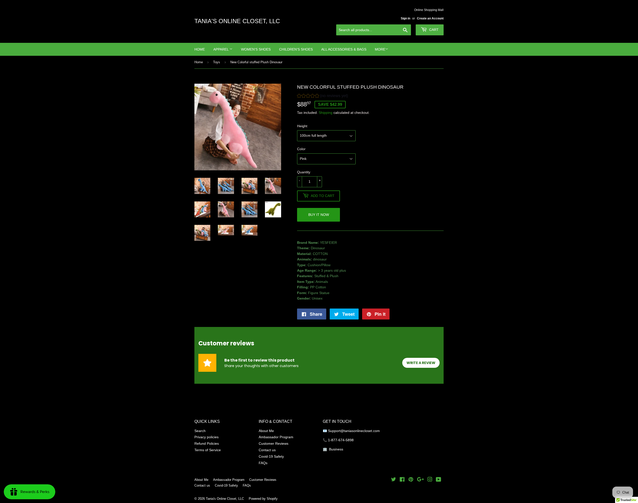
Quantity (303, 172)
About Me (266, 431)
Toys (216, 62)
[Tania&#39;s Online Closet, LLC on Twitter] (393, 480)
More (380, 49)
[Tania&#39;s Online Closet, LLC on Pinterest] (410, 480)
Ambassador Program (276, 437)
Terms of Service (207, 450)
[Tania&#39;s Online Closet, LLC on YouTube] (438, 480)
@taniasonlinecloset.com (360, 431)
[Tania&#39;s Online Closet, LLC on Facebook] (402, 480)
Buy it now (318, 215)
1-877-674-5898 (341, 440)
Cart (433, 30)
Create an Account (430, 18)
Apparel (221, 49)
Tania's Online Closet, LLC (237, 21)
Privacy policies (206, 437)
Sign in (405, 18)
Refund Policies (206, 443)
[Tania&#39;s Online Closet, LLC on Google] (420, 480)
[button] (322, 96)
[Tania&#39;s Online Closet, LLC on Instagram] (429, 480)
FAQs (263, 463)
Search (200, 431)
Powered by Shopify (263, 499)
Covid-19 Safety (271, 456)
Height (302, 126)
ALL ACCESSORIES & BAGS (343, 49)
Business (336, 449)
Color (301, 149)
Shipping (325, 113)
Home (199, 49)
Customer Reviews (273, 443)
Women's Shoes (256, 49)
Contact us (267, 450)
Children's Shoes (296, 49)
